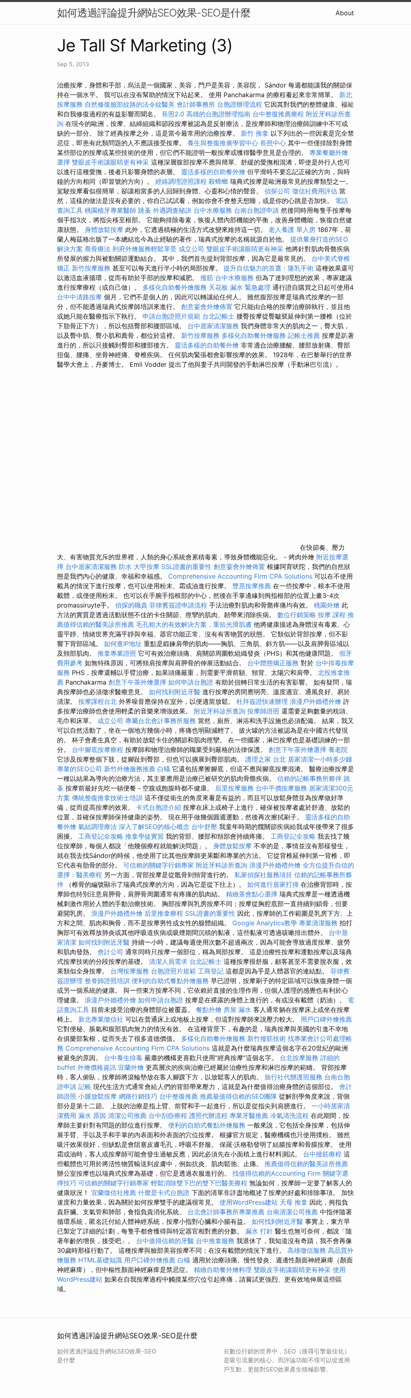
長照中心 (273, 143)
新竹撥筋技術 (266, 1038)
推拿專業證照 (118, 653)
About (345, 13)
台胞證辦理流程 (239, 104)
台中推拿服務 (216, 1241)
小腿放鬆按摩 (98, 1096)
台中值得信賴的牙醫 (165, 1241)
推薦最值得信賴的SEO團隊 (238, 1096)
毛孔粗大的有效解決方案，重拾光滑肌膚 (194, 624)
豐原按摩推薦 (251, 586)
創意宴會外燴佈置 (206, 307)
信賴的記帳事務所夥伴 (309, 778)
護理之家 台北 (265, 759)
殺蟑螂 (218, 181)
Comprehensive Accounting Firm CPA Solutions (240, 576)
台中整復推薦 (178, 1096)
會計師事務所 (196, 104)
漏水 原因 (92, 1115)
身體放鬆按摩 (105, 230)
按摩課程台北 (97, 701)
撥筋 (206, 278)
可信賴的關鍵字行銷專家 (158, 865)
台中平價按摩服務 (282, 788)
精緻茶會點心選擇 (251, 894)
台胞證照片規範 (173, 971)
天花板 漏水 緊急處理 (240, 287)
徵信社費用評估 (314, 191)
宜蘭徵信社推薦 (113, 1193)
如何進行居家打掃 (273, 884)
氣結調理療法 (97, 827)
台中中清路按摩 (80, 297)
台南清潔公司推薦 (292, 1212)
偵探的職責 (131, 605)
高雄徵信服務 (306, 1250)
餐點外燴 (209, 1010)
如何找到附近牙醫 (174, 692)
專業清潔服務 (318, 923)
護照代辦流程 (208, 1115)
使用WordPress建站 (249, 1202)
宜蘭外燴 (131, 1067)
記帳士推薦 (304, 335)
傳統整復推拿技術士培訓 (108, 798)
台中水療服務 (213, 210)
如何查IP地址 (123, 644)
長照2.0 (173, 114)
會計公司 (110, 952)
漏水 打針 (259, 1231)
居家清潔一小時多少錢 (320, 759)
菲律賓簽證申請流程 (178, 605)
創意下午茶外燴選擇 (137, 682)
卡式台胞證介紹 (158, 807)
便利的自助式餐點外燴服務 (170, 981)
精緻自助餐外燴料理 (224, 1270)
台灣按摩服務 (130, 971)
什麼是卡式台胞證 (163, 1193)
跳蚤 (144, 210)
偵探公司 (277, 191)
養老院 (338, 750)
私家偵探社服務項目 (263, 875)
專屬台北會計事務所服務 (160, 721)
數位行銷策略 (296, 615)
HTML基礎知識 (100, 1260)
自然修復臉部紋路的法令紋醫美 (130, 104)
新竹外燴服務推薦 (130, 769)
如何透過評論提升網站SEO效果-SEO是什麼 (153, 12)
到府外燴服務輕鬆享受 (144, 249)
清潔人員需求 (168, 961)
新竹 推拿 (255, 133)
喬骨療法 (97, 249)
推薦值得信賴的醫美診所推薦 (306, 1164)
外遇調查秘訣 (172, 210)
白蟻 (163, 769)
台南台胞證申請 (256, 210)
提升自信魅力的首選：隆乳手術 (268, 268)
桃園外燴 (327, 605)
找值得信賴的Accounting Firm (276, 1173)
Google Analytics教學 (264, 923)
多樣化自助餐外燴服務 (174, 287)
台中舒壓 (204, 827)
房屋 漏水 (237, 1010)
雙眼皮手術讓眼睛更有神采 (110, 162)
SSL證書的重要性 (186, 567)
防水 (125, 567)
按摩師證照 (263, 711)
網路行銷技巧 (138, 1096)
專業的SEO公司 (79, 769)
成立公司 (191, 249)
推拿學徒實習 (145, 836)
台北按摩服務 (299, 1058)
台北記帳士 (218, 316)
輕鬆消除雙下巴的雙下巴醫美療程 (199, 1183)
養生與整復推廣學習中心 (223, 143)
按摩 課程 (332, 615)
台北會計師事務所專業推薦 (226, 1212)
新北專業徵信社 (100, 1019)
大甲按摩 (146, 567)
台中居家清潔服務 (213, 326)
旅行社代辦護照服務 (293, 1077)
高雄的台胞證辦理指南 (218, 114)
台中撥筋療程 (323, 1154)
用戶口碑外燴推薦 (326, 1019)
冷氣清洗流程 (289, 1115)
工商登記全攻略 (100, 836)
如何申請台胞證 (190, 682)
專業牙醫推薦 (249, 1115)
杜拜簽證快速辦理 (262, 701)
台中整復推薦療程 (278, 114)
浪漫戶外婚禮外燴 (315, 701)
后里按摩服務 (235, 788)
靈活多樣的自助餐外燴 (213, 172)
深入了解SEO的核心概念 (154, 827)
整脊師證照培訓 (108, 981)
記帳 (84, 1087)
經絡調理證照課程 (181, 181)
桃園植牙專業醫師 (110, 210)
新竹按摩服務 (91, 268)
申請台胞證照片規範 (171, 316)
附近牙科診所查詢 (219, 711)
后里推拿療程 (163, 913)
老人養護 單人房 (292, 230)
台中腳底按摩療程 (98, 750)
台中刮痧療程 (169, 1115)
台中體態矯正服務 (274, 663)
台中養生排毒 (124, 1058)
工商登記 (211, 971)
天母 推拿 (293, 1202)
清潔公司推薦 (127, 1115)
